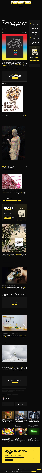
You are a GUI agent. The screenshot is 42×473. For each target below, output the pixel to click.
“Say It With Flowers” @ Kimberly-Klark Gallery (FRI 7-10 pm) (11, 68)
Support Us (14, 304)
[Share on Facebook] (22, 32)
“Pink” (22, 192)
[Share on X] (23, 32)
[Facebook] (23, 469)
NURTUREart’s (4, 287)
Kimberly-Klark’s (16, 115)
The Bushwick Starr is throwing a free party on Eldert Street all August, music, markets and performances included (21, 438)
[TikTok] (18, 469)
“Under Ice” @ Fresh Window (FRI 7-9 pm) (9, 340)
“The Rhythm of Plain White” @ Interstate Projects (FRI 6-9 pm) (12, 200)
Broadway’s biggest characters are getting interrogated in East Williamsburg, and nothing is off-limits (8, 421)
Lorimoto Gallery (4, 192)
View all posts (7, 399)
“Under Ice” (20, 367)
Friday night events (17, 64)
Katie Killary (7, 398)
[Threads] (22, 469)
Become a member (7, 217)
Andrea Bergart (17, 337)
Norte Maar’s (18, 336)
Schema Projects (5, 391)
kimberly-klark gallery (12, 390)
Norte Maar (17, 390)
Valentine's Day (10, 391)
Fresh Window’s (11, 367)
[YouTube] (25, 469)
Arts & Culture (4, 20)
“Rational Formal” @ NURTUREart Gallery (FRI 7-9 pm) (10, 262)
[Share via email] (25, 32)
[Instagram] (17, 469)
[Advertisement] (21, 15)
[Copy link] (26, 32)
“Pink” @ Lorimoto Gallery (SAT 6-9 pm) (8, 169)
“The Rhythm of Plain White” (12, 255)
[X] (20, 469)
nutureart (21, 390)
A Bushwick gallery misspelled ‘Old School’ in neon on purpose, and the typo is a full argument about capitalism (33, 438)
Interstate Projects (18, 254)
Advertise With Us (14, 382)
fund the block (39, 469)
